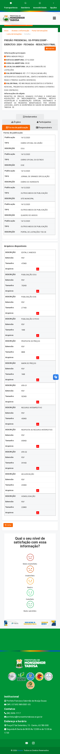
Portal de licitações (39, 31)
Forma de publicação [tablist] (18, 127)
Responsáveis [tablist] (45, 127)
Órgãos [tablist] (17, 122)
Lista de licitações (14, 34)
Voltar (8, 525)
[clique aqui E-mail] (26, 743)
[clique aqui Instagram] (33, 743)
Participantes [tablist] (44, 122)
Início (6, 31)
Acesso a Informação (20, 31)
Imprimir (51, 49)
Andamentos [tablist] (31, 117)
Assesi (20, 750)
